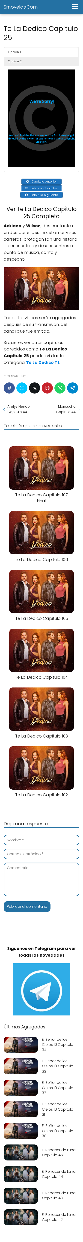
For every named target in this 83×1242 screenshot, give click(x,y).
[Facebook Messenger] (21, 388)
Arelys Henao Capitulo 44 (18, 409)
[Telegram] (72, 388)
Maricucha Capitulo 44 (66, 409)
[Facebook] (9, 388)
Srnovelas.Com (21, 7)
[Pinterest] (47, 388)
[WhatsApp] (59, 388)
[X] (34, 388)
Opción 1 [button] (14, 52)
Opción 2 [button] (15, 61)
